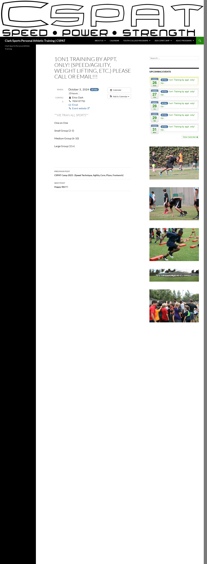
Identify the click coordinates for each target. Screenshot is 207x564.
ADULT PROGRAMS (184, 40)
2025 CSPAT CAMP (162, 40)
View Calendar (189, 136)
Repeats (74, 93)
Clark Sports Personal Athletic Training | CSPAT (35, 40)
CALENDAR (114, 40)
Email (74, 104)
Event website (79, 108)
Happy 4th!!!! (61, 185)
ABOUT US (99, 40)
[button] (119, 96)
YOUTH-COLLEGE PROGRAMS (135, 40)
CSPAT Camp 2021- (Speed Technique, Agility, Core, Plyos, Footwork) (88, 173)
